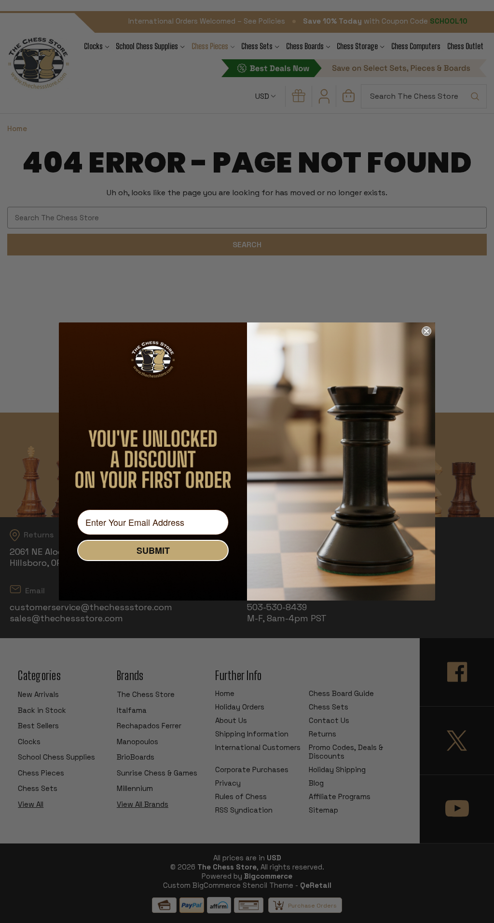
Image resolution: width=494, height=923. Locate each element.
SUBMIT (153, 550)
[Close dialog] (426, 331)
